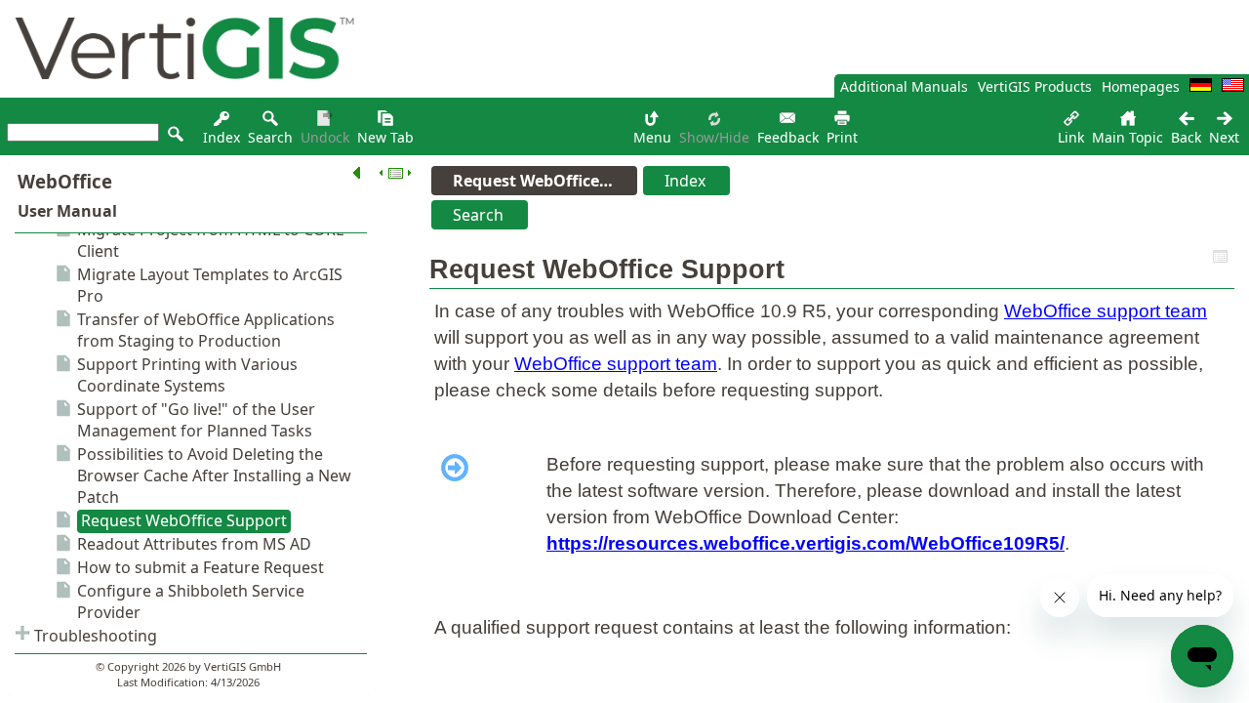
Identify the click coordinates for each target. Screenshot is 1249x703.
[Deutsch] (1201, 86)
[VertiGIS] (179, 92)
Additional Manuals (904, 86)
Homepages (1141, 86)
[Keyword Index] (221, 123)
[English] (1233, 86)
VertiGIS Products (1035, 86)
